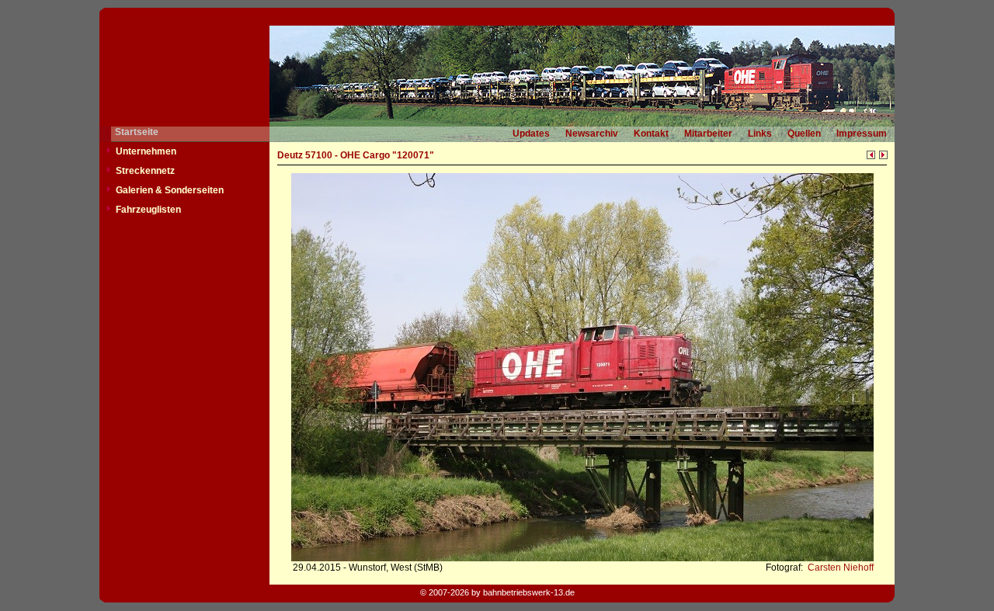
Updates (531, 133)
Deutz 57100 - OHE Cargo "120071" (355, 155)
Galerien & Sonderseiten (170, 190)
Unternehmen (146, 151)
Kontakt (651, 133)
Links (760, 133)
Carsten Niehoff (839, 567)
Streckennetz (145, 170)
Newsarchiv (591, 133)
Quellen (804, 133)
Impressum (861, 133)
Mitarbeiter (708, 133)
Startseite (136, 132)
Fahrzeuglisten (148, 209)
